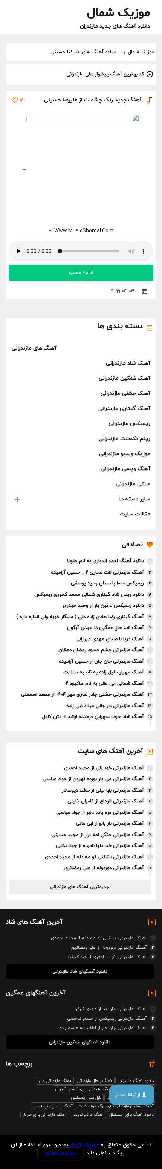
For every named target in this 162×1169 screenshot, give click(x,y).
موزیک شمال (141, 52)
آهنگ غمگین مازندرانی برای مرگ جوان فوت (116, 1106)
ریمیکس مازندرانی (129, 423)
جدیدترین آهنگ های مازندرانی (79, 887)
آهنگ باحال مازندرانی (94, 1081)
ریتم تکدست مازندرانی (124, 438)
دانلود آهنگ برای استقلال (131, 1115)
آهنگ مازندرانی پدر (88, 1115)
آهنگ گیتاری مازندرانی (124, 408)
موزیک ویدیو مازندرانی (124, 453)
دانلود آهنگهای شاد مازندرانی (79, 971)
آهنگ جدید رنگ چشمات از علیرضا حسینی (92, 100)
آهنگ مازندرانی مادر (55, 1081)
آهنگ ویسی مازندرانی (125, 469)
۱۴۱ (22, 100)
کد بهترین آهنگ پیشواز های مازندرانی (105, 74)
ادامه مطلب (81, 272)
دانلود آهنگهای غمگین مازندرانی (79, 1042)
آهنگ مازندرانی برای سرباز (45, 1115)
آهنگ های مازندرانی (34, 348)
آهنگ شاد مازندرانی (128, 363)
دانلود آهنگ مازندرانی (136, 1081)
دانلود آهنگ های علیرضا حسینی (83, 52)
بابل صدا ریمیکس (86, 1098)
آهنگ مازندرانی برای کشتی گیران (84, 1089)
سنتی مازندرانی (133, 484)
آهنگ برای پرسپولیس (53, 1106)
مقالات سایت (135, 514)
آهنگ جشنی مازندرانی (125, 393)
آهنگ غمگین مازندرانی (124, 378)
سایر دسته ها (134, 499)
